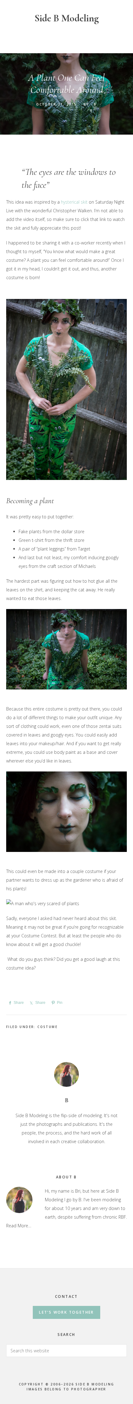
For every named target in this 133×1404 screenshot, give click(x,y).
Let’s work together (66, 1312)
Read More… (18, 1226)
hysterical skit (74, 202)
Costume (47, 1027)
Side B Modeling (67, 18)
